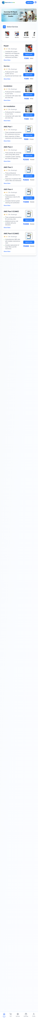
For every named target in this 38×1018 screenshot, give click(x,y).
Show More (7, 60)
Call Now (30, 2)
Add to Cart (28, 54)
